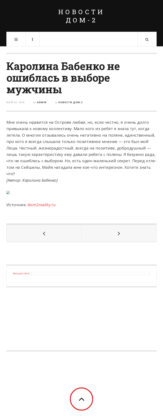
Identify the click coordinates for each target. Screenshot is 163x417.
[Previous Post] (44, 233)
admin (41, 102)
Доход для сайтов (21, 273)
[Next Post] (119, 233)
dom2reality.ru (41, 204)
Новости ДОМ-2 (81, 16)
